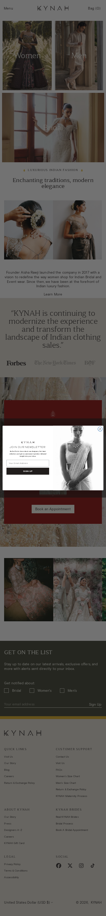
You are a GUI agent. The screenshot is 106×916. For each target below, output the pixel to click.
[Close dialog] (100, 429)
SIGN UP (28, 471)
